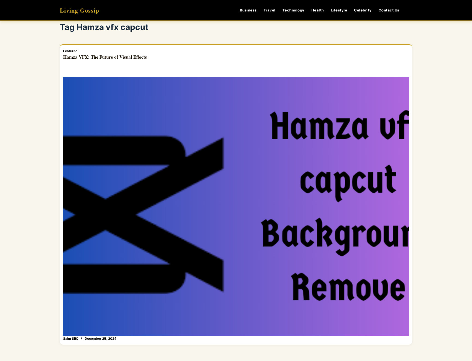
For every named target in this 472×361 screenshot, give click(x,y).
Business (248, 10)
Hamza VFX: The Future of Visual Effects (105, 56)
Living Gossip (79, 10)
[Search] (410, 10)
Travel (270, 10)
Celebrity (363, 10)
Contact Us (389, 10)
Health (317, 10)
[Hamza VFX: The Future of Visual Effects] (236, 206)
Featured (70, 51)
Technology (293, 10)
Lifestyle (339, 10)
